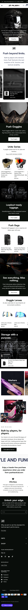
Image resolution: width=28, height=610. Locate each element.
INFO (3, 538)
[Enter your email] (25, 512)
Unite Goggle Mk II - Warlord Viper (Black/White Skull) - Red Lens (20, 174)
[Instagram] (6, 556)
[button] (14, 39)
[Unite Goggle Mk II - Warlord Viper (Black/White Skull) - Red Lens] (20, 163)
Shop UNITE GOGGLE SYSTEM (14, 154)
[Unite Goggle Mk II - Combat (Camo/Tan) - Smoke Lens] (7, 163)
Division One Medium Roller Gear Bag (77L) (19, 248)
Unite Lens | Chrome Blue (19, 323)
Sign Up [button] (3, 552)
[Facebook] (2, 556)
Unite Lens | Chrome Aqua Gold (6, 323)
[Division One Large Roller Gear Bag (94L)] (7, 239)
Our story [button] (3, 530)
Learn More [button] (4, 565)
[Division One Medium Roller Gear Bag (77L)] (20, 239)
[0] (26, 5)
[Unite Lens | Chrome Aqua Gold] (7, 314)
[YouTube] (10, 556)
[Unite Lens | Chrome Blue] (20, 314)
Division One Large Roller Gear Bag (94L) (16, 92)
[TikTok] (13, 556)
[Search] (23, 5)
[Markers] (12, 383)
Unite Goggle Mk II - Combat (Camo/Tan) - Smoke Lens (6, 173)
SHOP (3, 544)
